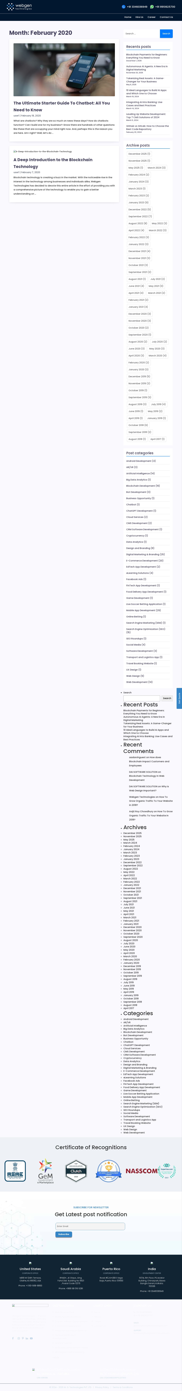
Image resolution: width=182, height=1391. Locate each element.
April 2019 (134, 418)
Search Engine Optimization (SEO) (145, 629)
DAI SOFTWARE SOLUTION (143, 772)
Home (97, 1312)
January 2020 (136, 369)
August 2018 (135, 439)
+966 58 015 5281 (74, 1288)
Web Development (137, 682)
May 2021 (154, 286)
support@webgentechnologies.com (153, 1333)
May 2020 (154, 348)
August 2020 (136, 341)
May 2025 (134, 167)
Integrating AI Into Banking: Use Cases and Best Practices (144, 104)
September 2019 (138, 397)
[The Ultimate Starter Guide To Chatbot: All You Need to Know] (64, 71)
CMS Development (137, 523)
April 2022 (134, 230)
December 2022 (138, 209)
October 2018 (136, 425)
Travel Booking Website (139, 663)
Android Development (138, 461)
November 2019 (137, 383)
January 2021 (136, 307)
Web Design (133, 676)
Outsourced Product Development (64, 1337)
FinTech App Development (141, 585)
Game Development (137, 598)
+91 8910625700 (165, 7)
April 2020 (134, 355)
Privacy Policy (102, 1387)
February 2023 (137, 195)
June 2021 (134, 286)
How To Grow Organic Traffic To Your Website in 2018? (151, 801)
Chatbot (131, 504)
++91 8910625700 (144, 1315)
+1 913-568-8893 (34, 1285)
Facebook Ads (134, 579)
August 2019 (135, 404)
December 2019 (137, 376)
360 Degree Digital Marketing (69, 1352)
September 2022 (138, 216)
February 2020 (137, 362)
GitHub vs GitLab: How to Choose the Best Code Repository (147, 128)
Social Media (133, 644)
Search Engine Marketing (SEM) (144, 623)
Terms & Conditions (123, 1387)
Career (97, 1321)
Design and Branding (138, 548)
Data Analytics (134, 542)
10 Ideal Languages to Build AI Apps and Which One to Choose (146, 92)
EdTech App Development (141, 566)
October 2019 (136, 390)
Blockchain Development (140, 485)
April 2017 (155, 439)
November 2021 (137, 258)
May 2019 (153, 411)
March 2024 (154, 167)
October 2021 (136, 265)
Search (127, 692)
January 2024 (136, 181)
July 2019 (156, 404)
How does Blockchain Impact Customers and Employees (149, 761)
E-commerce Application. (68, 1326)
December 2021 (137, 251)
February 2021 (136, 300)
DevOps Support (63, 1343)
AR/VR (129, 467)
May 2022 (157, 223)
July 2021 (155, 279)
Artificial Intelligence (138, 473)
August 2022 (136, 223)
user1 (16, 115)
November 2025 (138, 160)
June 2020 (134, 348)
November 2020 (138, 320)
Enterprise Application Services (70, 1330)
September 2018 (138, 432)
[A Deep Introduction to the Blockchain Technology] (43, 152)
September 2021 (138, 272)
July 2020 (157, 341)
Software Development (139, 651)
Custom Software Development (71, 1321)
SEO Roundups (134, 638)
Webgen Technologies (142, 797)
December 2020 (138, 314)
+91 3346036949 (137, 7)
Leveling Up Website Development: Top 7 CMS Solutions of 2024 (146, 116)
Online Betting (134, 616)
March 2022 (155, 230)
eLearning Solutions (137, 573)
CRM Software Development (142, 529)
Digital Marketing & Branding (142, 554)
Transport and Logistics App (142, 657)
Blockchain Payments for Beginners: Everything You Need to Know (146, 56)
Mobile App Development (140, 610)
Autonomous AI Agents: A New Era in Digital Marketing (147, 68)
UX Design (132, 669)
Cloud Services (134, 517)
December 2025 (138, 153)
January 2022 (136, 244)
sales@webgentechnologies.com (151, 1325)
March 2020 (155, 355)
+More (56, 1357)
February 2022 (137, 237)
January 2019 (154, 418)
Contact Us (99, 1326)
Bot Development (136, 492)
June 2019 (134, 411)
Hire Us (97, 1316)
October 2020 (136, 327)
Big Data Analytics (136, 479)
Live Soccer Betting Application (144, 604)
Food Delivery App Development (144, 591)
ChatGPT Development (139, 510)
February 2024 (137, 174)
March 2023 (135, 188)
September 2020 (138, 334)
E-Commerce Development (142, 560)
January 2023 (136, 202)
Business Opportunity (138, 498)
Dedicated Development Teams (71, 1347)
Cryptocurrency (135, 535)
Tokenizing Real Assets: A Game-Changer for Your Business (145, 80)
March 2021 (154, 293)
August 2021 (135, 279)
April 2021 (134, 293)
